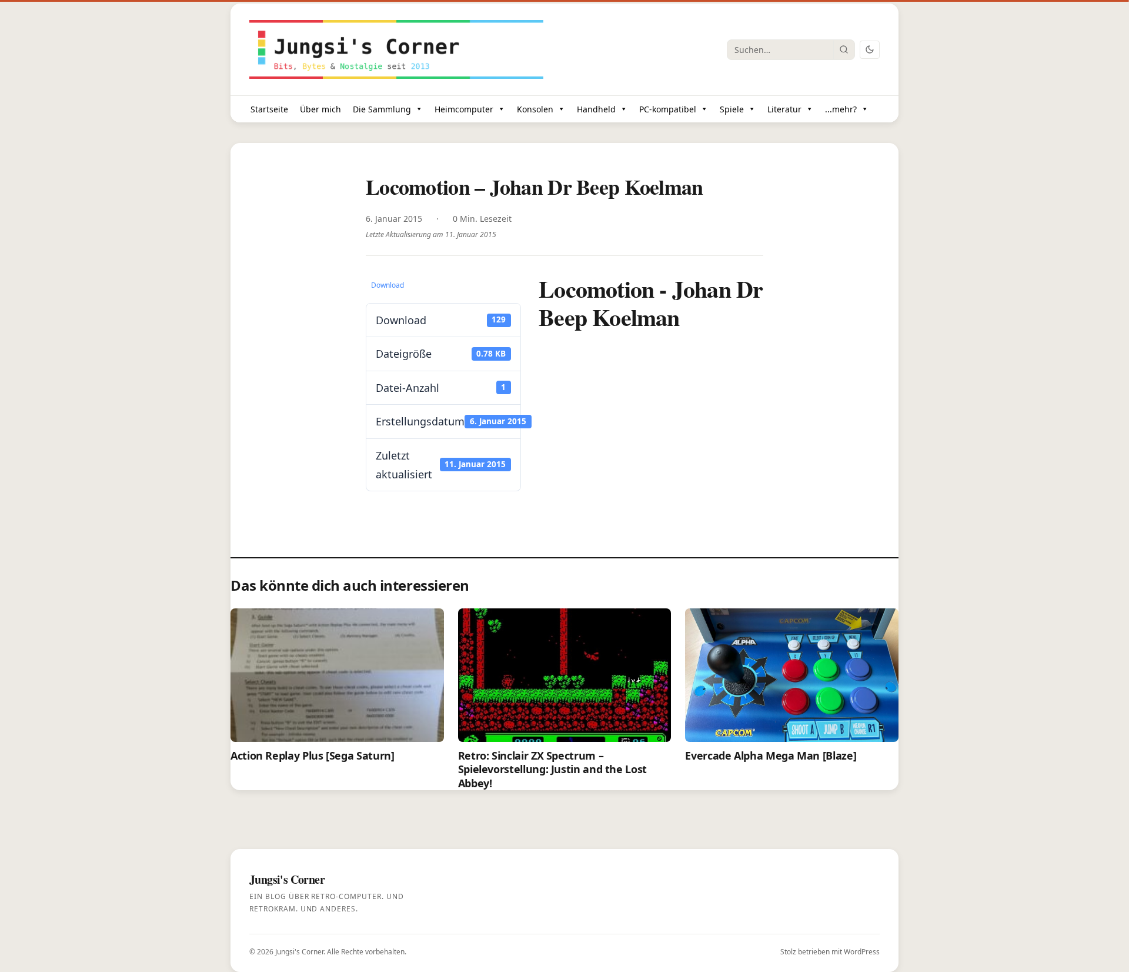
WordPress (862, 952)
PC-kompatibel (667, 109)
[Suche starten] (843, 49)
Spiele (732, 109)
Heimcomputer (464, 109)
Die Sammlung (382, 109)
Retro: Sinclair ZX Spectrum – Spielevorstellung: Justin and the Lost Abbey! (552, 769)
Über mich (320, 109)
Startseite (269, 109)
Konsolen (535, 109)
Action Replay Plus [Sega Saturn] (312, 755)
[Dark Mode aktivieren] (870, 50)
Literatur (784, 109)
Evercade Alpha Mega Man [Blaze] (770, 755)
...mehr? (841, 109)
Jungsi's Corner (299, 952)
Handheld (596, 109)
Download (387, 285)
